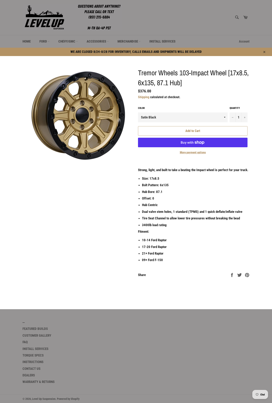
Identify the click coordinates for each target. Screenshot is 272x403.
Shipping (143, 97)
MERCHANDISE (128, 41)
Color (141, 108)
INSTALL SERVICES (162, 41)
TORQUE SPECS (33, 355)
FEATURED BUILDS (35, 329)
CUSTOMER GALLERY (37, 335)
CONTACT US (31, 369)
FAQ (25, 342)
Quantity (235, 108)
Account (244, 41)
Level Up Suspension (44, 398)
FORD (43, 41)
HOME (27, 41)
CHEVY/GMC (67, 41)
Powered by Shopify (68, 398)
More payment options (193, 152)
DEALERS (29, 375)
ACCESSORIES (97, 41)
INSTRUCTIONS (33, 362)
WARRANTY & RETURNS (39, 382)
